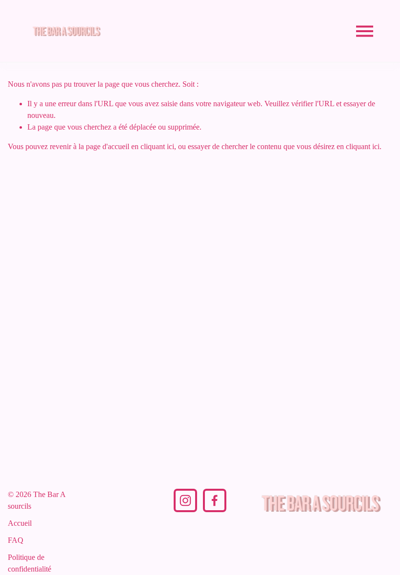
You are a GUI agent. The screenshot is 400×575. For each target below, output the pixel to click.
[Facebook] (214, 500)
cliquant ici (157, 146)
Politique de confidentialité (29, 563)
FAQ (15, 540)
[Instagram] (185, 500)
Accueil (20, 523)
